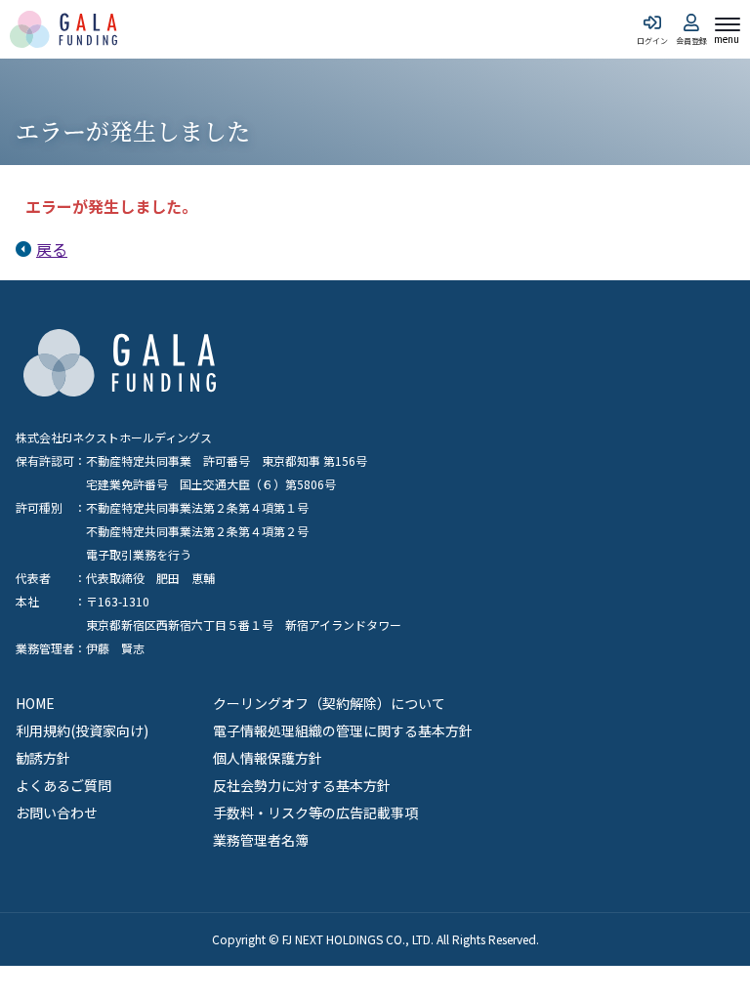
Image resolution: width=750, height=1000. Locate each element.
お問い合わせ (57, 812)
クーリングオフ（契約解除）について (329, 703)
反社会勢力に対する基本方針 (302, 785)
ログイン (652, 40)
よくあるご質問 (63, 785)
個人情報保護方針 (267, 758)
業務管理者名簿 (261, 840)
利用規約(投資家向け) (82, 730)
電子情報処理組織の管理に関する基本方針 (343, 730)
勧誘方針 (43, 758)
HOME (35, 703)
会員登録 (691, 40)
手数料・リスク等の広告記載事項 (315, 812)
